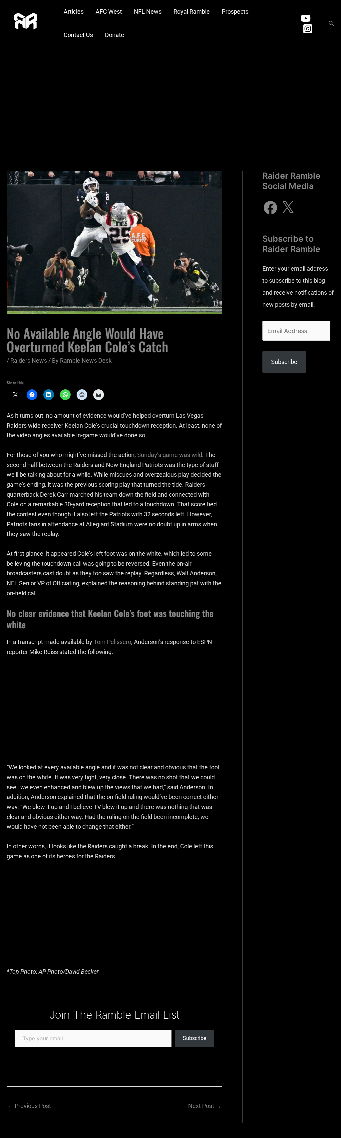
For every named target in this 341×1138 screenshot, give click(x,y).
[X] (288, 208)
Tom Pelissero (112, 641)
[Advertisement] (170, 96)
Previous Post (29, 1105)
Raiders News (28, 360)
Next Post (204, 1105)
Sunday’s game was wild (169, 454)
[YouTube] (306, 18)
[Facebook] (270, 208)
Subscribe (194, 1038)
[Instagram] (308, 29)
